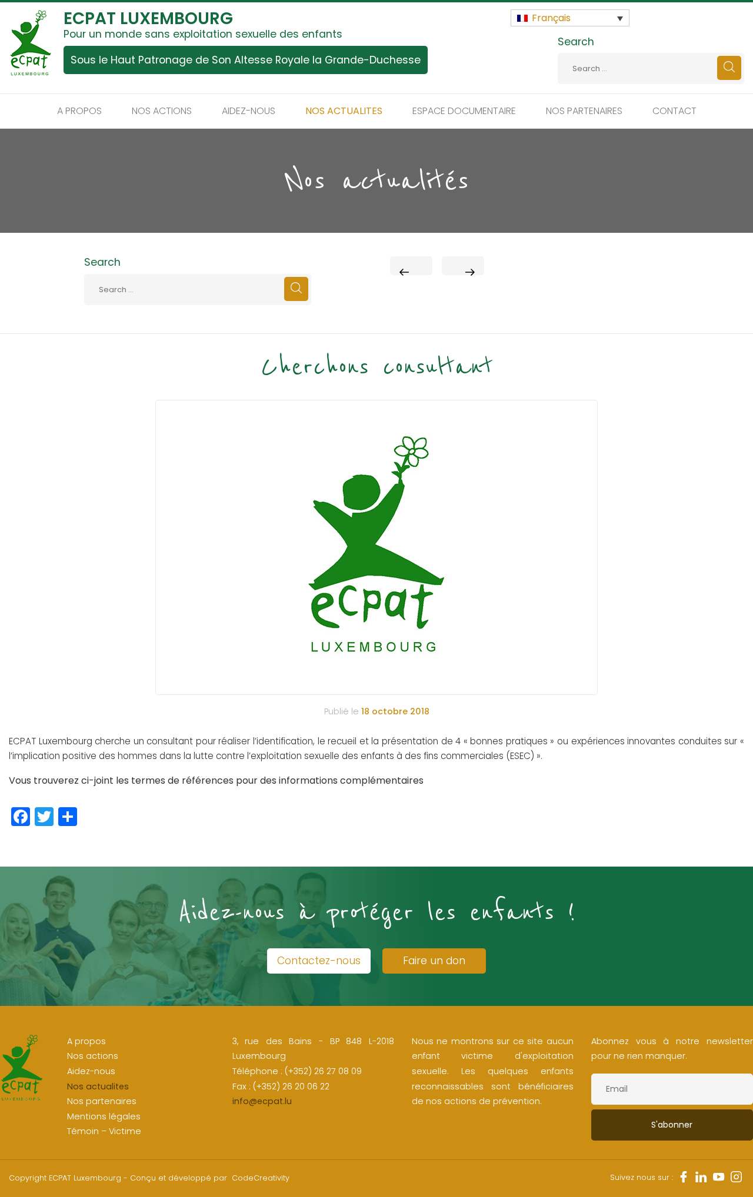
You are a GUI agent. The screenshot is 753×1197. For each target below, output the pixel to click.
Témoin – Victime (104, 1131)
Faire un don (434, 961)
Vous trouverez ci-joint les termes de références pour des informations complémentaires (216, 780)
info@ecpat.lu (262, 1101)
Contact (674, 111)
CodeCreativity (260, 1178)
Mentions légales (104, 1116)
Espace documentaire (464, 111)
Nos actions (162, 111)
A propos (79, 111)
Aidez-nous (248, 111)
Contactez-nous (319, 961)
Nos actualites (343, 111)
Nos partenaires (584, 111)
